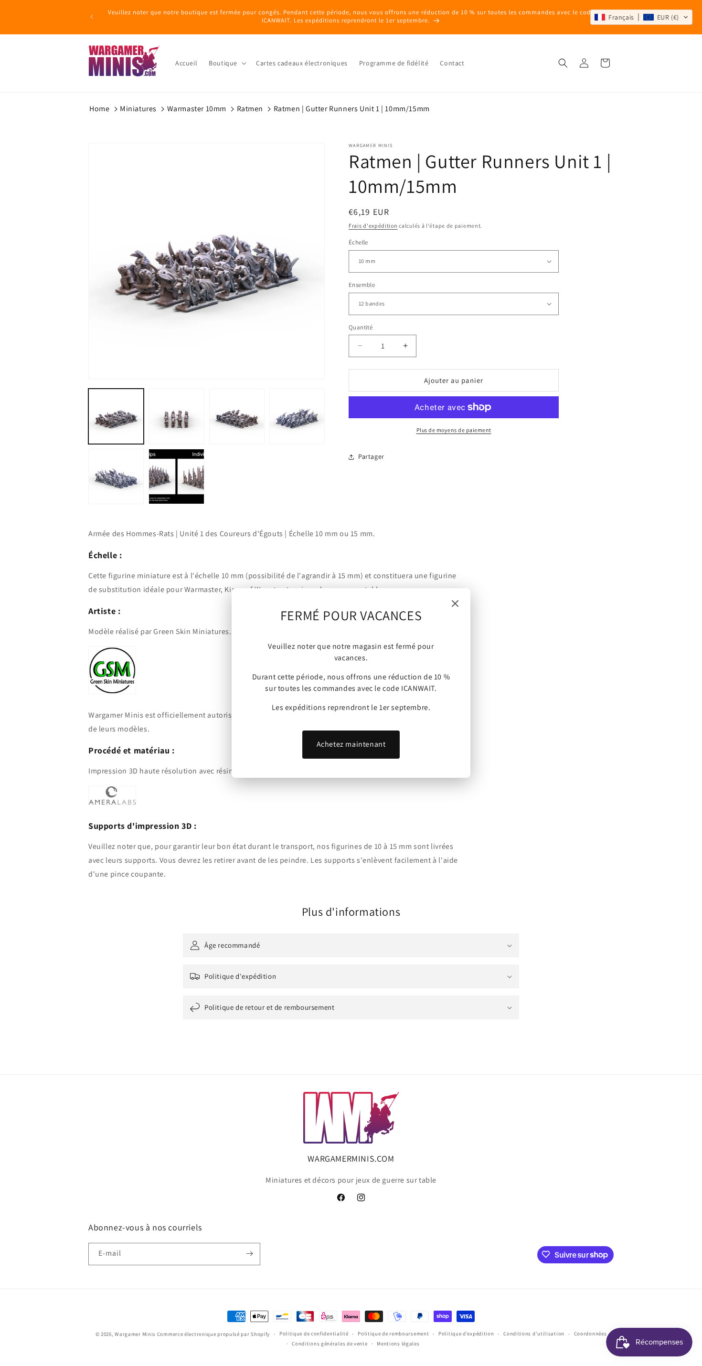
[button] (641, 17)
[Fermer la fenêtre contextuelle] (455, 604)
